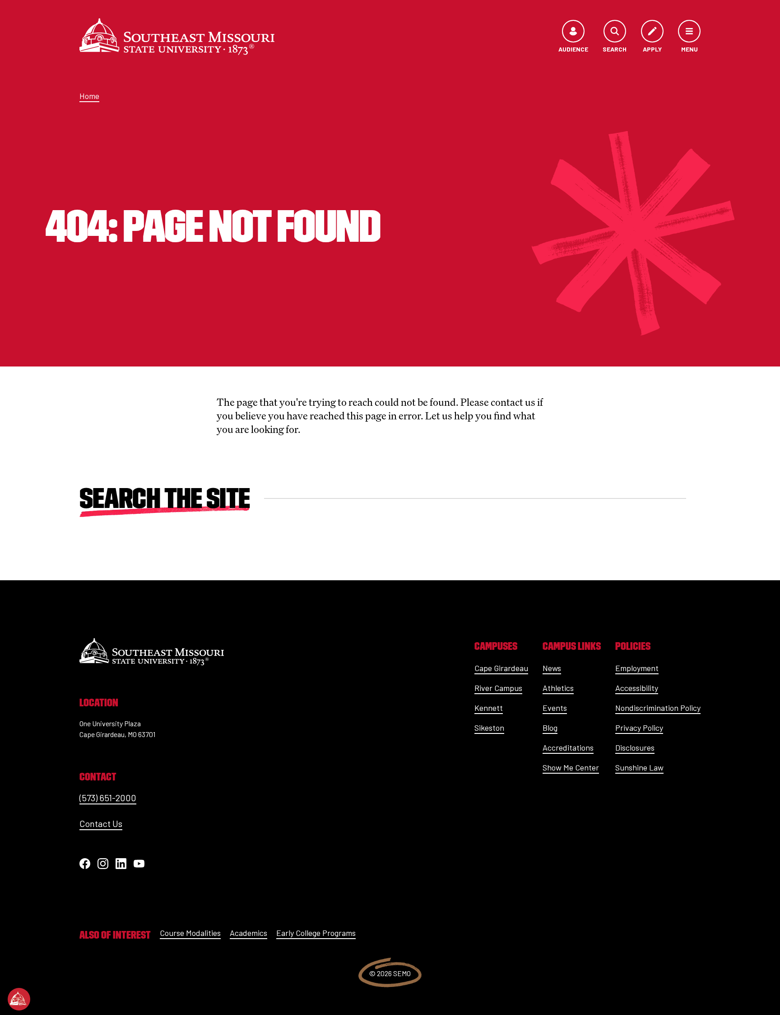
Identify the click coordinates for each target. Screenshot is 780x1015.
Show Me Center (571, 767)
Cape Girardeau (501, 668)
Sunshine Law (639, 767)
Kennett (488, 708)
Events (555, 708)
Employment (637, 668)
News (552, 668)
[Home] (176, 36)
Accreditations (568, 747)
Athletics (558, 688)
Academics (248, 933)
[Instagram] (103, 863)
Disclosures (635, 747)
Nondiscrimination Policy (658, 708)
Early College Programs (316, 933)
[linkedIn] (121, 863)
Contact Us (100, 823)
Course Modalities (190, 933)
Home (89, 96)
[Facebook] (84, 863)
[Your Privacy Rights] (19, 999)
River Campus (498, 688)
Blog (550, 728)
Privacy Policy (639, 728)
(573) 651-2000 (107, 797)
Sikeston (489, 728)
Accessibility (636, 688)
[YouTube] (139, 863)
